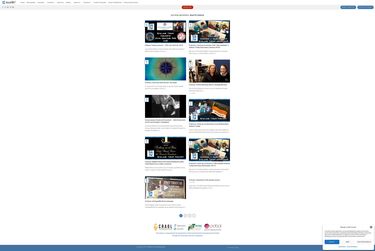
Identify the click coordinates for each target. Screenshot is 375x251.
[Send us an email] (10, 7)
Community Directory (131, 2)
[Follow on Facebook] (3, 7)
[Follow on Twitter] (8, 7)
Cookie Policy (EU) (100, 2)
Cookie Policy (342, 246)
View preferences (364, 242)
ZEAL (237, 247)
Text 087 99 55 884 (365, 7)
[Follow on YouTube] (13, 7)
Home (23, 2)
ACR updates (31, 2)
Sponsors (60, 2)
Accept (332, 242)
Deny (348, 242)
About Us (77, 2)
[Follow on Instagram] (5, 7)
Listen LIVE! (187, 7)
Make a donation (348, 7)
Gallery (68, 2)
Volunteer (86, 2)
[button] (371, 227)
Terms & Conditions (352, 246)
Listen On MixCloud (114, 2)
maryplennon (197, 15)
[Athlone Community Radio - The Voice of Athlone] (9, 2)
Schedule (41, 2)
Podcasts (50, 2)
